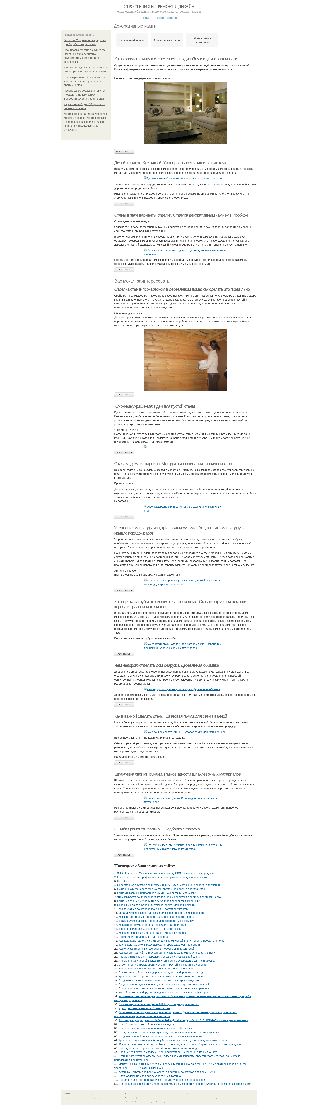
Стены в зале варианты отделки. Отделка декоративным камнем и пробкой (181, 215)
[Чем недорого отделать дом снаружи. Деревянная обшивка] (185, 689)
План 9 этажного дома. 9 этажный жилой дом (146, 1024)
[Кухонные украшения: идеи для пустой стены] (185, 446)
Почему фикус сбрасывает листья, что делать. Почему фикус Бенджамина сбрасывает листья (85, 94)
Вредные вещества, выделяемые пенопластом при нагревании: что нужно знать (168, 1052)
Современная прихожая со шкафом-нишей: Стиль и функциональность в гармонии (168, 885)
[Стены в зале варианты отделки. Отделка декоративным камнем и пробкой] (185, 252)
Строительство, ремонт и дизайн (159, 6)
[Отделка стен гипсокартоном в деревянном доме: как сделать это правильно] (185, 360)
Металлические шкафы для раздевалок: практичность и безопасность (161, 913)
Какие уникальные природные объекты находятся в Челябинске (156, 893)
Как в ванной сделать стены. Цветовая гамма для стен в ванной (170, 716)
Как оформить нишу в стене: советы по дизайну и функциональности (175, 58)
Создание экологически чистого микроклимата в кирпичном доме (159, 980)
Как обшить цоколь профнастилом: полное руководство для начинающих (162, 877)
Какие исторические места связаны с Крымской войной (153, 933)
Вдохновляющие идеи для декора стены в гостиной (150, 1076)
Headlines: (123, 881)
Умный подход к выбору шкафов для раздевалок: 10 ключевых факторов (164, 992)
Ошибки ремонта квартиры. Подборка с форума (157, 829)
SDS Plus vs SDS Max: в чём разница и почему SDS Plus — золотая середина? (165, 873)
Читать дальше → (124, 151)
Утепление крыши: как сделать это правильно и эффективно (156, 968)
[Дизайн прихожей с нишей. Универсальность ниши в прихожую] (185, 178)
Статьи (172, 17)
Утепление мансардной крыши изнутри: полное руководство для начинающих (167, 960)
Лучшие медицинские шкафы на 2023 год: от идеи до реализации (159, 1004)
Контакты (129, 1094)
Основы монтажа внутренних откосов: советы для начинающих (156, 905)
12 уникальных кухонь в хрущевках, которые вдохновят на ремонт (159, 944)
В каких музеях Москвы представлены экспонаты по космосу (156, 921)
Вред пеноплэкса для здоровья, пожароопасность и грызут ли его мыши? (164, 984)
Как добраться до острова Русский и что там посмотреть (153, 909)
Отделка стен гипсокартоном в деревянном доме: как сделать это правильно (182, 289)
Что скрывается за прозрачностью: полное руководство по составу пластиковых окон (169, 897)
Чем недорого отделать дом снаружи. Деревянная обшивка (166, 665)
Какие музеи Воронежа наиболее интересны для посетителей (157, 948)
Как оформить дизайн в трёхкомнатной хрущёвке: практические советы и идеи (167, 952)
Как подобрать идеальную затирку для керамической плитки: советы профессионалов (171, 940)
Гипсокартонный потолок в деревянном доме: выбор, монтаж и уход (161, 972)
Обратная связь (192, 1094)
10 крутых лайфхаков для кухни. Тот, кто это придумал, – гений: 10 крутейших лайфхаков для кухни (180, 1044)
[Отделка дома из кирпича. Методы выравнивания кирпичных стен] (185, 509)
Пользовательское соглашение (146, 1094)
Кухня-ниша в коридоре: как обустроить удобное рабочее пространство (161, 889)
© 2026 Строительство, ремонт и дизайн (81, 1094)
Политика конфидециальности (137, 1098)
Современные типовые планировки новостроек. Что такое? (155, 1028)
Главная (142, 17)
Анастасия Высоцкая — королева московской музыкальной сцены (159, 956)
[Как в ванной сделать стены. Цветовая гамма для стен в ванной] (185, 732)
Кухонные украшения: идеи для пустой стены (154, 406)
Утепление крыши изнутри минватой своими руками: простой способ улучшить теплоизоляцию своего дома (185, 1084)
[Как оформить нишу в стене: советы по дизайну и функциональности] (185, 113)
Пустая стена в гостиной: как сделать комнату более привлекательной (162, 1080)
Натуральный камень (131, 40)
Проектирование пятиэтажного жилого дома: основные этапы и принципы (164, 988)
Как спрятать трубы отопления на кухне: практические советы (157, 917)
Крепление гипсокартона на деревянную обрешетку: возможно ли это (161, 976)
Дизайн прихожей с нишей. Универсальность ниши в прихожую (170, 162)
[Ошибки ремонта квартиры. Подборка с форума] (185, 847)
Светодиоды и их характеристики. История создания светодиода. (159, 1048)
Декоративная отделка (167, 40)
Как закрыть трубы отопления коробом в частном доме (152, 925)
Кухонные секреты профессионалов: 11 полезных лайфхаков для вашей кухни (167, 1072)
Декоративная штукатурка (202, 40)
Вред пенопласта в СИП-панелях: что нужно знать (150, 929)
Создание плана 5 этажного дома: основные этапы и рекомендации (160, 1036)
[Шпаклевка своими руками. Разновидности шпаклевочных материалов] (185, 800)
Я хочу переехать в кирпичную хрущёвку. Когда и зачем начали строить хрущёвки (169, 1032)
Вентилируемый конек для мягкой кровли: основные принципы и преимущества (85, 81)
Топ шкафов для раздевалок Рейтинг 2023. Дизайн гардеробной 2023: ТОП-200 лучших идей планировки (183, 1020)
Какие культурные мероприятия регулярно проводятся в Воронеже (158, 901)
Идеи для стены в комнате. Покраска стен (144, 1008)
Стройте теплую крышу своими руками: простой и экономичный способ (162, 964)
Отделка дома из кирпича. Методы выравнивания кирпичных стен (173, 463)
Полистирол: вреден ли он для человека (143, 937)
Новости (158, 17)
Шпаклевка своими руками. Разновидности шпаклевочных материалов (177, 774)
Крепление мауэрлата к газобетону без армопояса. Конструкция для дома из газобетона (173, 1040)
